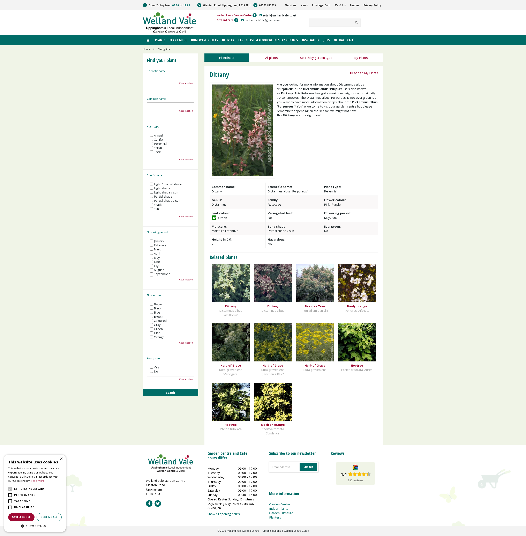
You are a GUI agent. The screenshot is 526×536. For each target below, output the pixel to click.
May (157, 257)
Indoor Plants (278, 508)
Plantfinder (227, 58)
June (157, 261)
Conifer (159, 139)
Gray (157, 324)
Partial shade (163, 196)
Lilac (157, 332)
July (156, 265)
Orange (159, 337)
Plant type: (153, 126)
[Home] (148, 40)
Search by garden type (316, 58)
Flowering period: (157, 232)
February (160, 245)
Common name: (156, 98)
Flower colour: (155, 295)
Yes (156, 367)
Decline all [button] (49, 517)
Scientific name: (156, 70)
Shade (158, 204)
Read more (38, 481)
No (156, 371)
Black (157, 308)
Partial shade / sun (167, 200)
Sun (156, 208)
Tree (157, 151)
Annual (158, 135)
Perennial (160, 143)
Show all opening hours (224, 514)
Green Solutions (271, 531)
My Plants (361, 58)
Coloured (160, 320)
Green (158, 328)
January (159, 241)
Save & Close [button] (21, 517)
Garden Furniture (281, 513)
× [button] (61, 459)
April (157, 253)
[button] (35, 526)
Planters (275, 517)
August (159, 269)
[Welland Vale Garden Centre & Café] (169, 22)
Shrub (158, 147)
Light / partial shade (168, 184)
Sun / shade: (155, 175)
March (158, 249)
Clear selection (186, 83)
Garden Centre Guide (296, 531)
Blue (157, 312)
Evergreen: (153, 358)
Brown (158, 316)
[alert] (35, 493)
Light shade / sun (166, 192)
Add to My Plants (366, 73)
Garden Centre (279, 504)
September (162, 273)
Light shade (162, 188)
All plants (271, 58)
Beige (158, 304)
